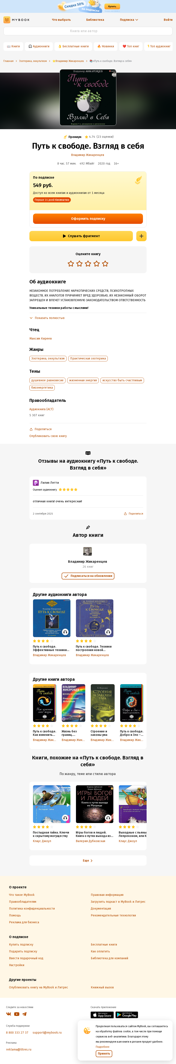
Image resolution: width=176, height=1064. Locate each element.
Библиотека (95, 20)
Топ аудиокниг (160, 46)
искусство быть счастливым (122, 380)
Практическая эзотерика (88, 358)
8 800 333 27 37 (17, 1032)
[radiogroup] (88, 264)
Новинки (108, 46)
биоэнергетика (42, 387)
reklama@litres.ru (18, 1049)
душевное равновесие (47, 380)
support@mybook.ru (47, 1032)
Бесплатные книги (75, 46)
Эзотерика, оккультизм (48, 358)
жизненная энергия (83, 380)
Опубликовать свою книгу (48, 436)
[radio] (70, 263)
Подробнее (102, 1046)
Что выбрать (61, 20)
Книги (15, 46)
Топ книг (133, 46)
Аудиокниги (41, 46)
